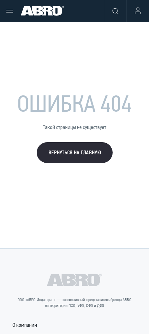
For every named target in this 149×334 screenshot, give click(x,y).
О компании (24, 325)
